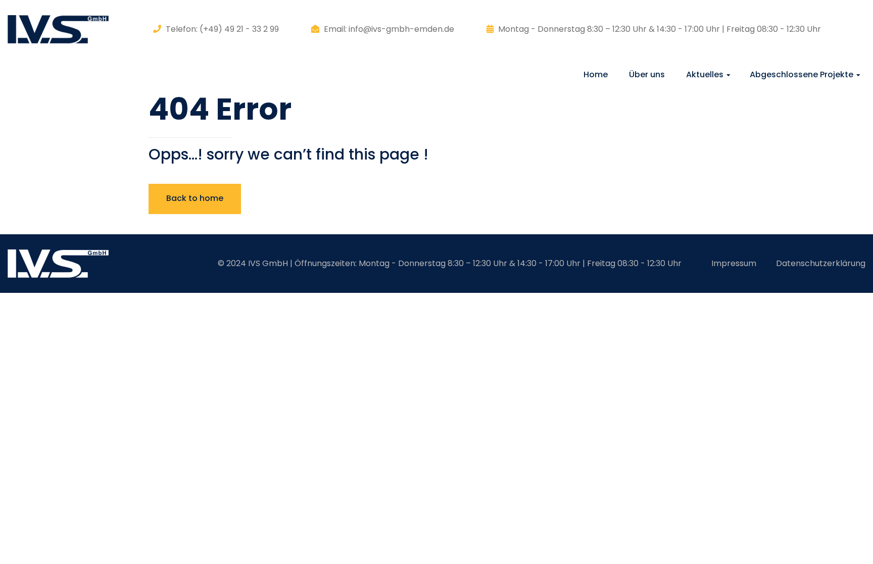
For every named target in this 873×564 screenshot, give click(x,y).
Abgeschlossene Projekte (801, 74)
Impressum (733, 263)
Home (596, 74)
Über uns (647, 74)
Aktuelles (704, 74)
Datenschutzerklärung (820, 263)
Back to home (194, 198)
